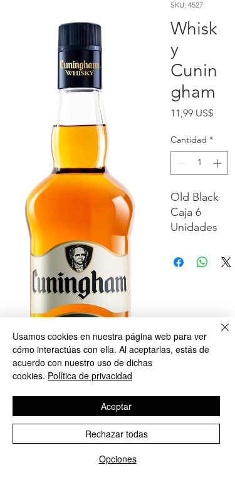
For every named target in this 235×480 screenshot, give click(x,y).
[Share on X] (226, 262)
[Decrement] (180, 163)
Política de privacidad (90, 375)
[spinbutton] (199, 163)
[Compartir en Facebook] (178, 262)
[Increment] (218, 163)
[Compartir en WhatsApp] (202, 262)
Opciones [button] (118, 458)
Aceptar (116, 406)
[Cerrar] (217, 335)
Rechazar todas (116, 433)
